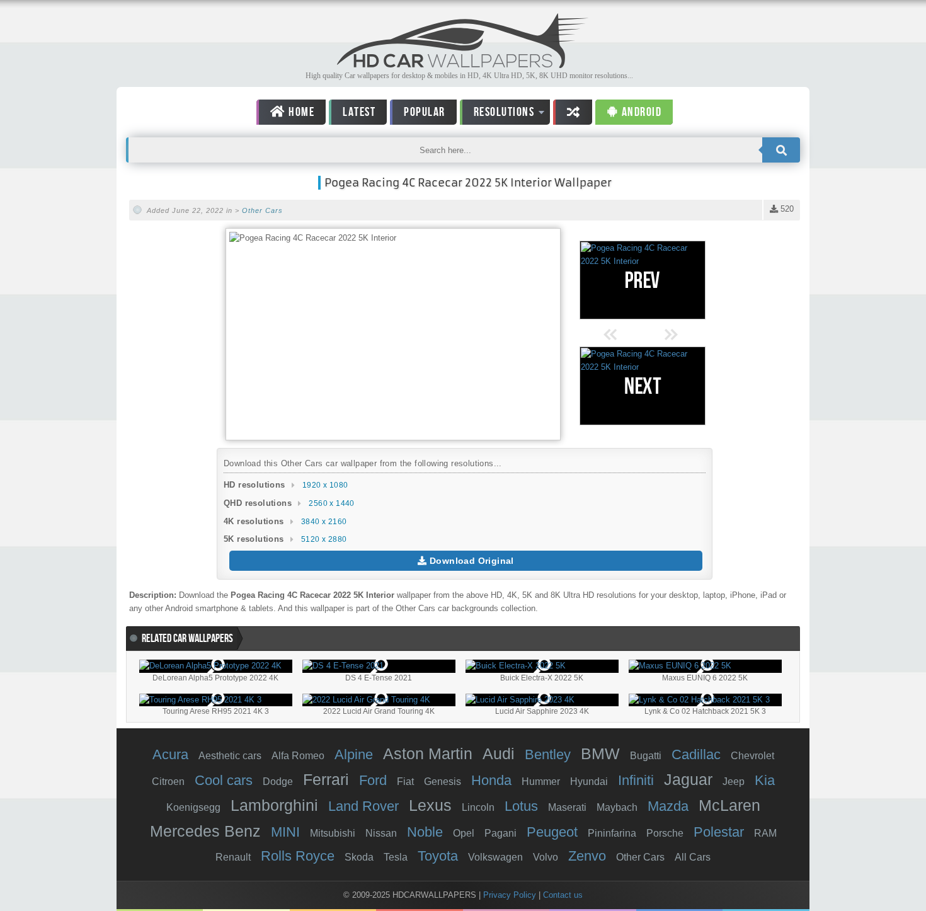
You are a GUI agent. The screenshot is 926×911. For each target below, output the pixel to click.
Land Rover (363, 806)
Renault (233, 857)
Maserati (567, 807)
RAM (765, 833)
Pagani (500, 833)
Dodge (278, 781)
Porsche (664, 833)
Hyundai (589, 781)
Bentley (548, 754)
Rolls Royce (297, 856)
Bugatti (645, 755)
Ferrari (326, 779)
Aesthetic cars (229, 755)
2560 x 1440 (331, 503)
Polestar (719, 832)
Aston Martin (427, 753)
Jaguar (688, 779)
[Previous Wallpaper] (643, 280)
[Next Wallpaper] (643, 386)
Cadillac (696, 754)
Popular (424, 112)
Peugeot (552, 832)
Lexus (430, 805)
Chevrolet (752, 755)
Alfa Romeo (298, 755)
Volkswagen (495, 857)
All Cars (693, 857)
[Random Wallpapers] (572, 112)
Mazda (668, 806)
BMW (600, 753)
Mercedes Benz (205, 831)
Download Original (470, 561)
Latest (359, 112)
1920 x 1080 (325, 485)
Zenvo (587, 856)
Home (300, 112)
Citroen (168, 781)
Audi (499, 753)
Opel (463, 833)
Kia (765, 780)
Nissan (381, 833)
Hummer (541, 781)
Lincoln (478, 807)
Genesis (442, 781)
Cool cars (224, 780)
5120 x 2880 (323, 539)
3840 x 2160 (323, 521)
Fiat (405, 781)
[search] (781, 150)
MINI (285, 832)
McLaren (729, 805)
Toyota (438, 856)
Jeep (734, 781)
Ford (373, 780)
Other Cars (262, 210)
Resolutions (497, 114)
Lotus (521, 806)
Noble (425, 832)
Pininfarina (612, 833)
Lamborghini (274, 805)
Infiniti (636, 780)
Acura (170, 754)
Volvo (545, 857)
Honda (491, 780)
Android (640, 112)
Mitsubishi (332, 833)
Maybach (617, 807)
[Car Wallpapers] (463, 64)
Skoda (359, 857)
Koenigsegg (193, 807)
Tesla (396, 857)
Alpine (353, 754)
